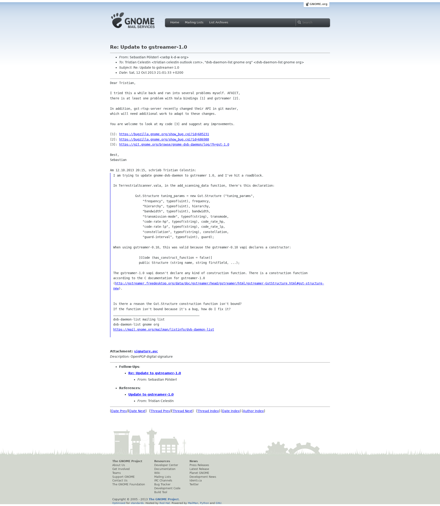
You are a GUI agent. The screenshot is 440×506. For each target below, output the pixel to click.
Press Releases (199, 465)
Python (204, 503)
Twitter (194, 484)
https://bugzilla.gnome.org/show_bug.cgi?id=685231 (164, 134)
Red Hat (165, 503)
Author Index (253, 411)
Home (174, 22)
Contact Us (119, 480)
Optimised (118, 503)
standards (137, 503)
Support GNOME (123, 476)
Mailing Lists (194, 22)
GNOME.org (318, 4)
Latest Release (199, 469)
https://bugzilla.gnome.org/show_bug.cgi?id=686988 (164, 139)
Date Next (137, 411)
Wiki (157, 473)
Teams (116, 473)
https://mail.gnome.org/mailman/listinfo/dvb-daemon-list (163, 329)
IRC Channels (163, 480)
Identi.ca (196, 480)
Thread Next (182, 411)
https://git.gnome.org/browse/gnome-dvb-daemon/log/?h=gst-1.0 (174, 144)
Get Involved (121, 469)
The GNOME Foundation (128, 484)
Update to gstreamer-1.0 (151, 394)
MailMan (193, 503)
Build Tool (160, 492)
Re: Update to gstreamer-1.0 (154, 373)
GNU (218, 503)
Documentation (165, 469)
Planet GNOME (199, 473)
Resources (162, 461)
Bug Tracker (162, 484)
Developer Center (166, 465)
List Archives (218, 22)
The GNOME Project (127, 461)
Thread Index (208, 411)
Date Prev (119, 411)
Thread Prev (160, 411)
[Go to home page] (139, 29)
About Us (118, 465)
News (194, 461)
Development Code (167, 488)
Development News (203, 476)
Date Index (231, 411)
